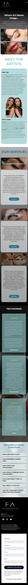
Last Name (7, 545)
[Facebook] (3, 519)
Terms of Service (17, 579)
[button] (26, 2)
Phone (6, 552)
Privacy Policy (10, 579)
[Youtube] (11, 519)
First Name (7, 538)
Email (6, 558)
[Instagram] (7, 519)
